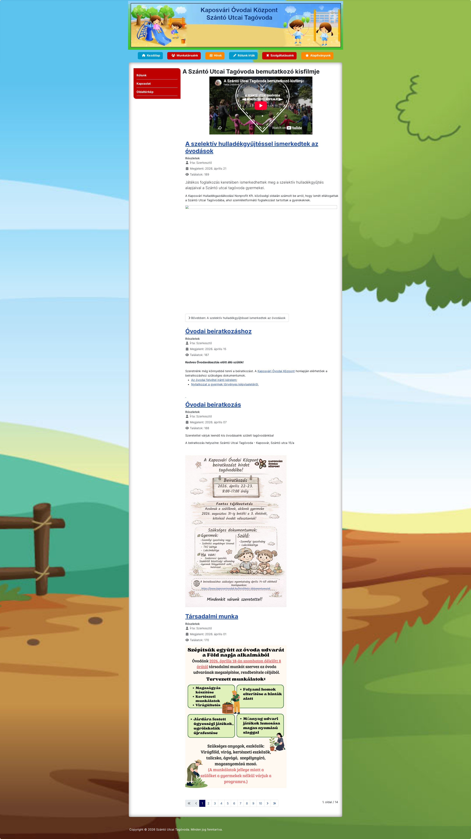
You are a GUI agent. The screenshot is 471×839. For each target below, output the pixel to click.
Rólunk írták (246, 55)
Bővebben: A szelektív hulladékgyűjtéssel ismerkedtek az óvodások (238, 318)
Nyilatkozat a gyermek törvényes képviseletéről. (225, 384)
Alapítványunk (320, 55)
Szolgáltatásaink (282, 55)
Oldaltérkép (145, 92)
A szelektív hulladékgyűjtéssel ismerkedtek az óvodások (251, 147)
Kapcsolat (144, 83)
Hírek (218, 55)
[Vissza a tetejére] (464, 832)
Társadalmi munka (211, 616)
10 (260, 803)
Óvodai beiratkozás (213, 404)
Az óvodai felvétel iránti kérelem (213, 380)
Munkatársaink (187, 55)
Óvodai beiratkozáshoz (218, 331)
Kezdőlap (153, 55)
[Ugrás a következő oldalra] (267, 803)
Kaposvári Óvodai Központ (276, 371)
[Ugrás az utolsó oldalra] (274, 803)
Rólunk (141, 75)
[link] (262, 396)
